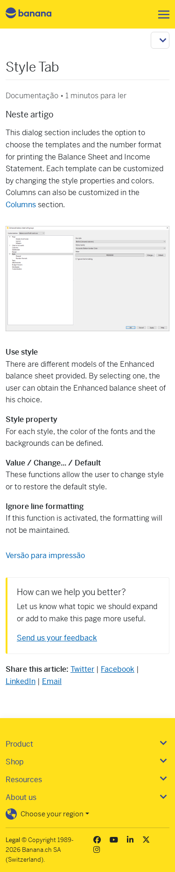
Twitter (82, 669)
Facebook (117, 669)
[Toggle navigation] (161, 14)
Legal (13, 840)
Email (52, 681)
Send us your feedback (57, 638)
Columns (21, 205)
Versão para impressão (45, 555)
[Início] (36, 14)
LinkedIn (20, 681)
